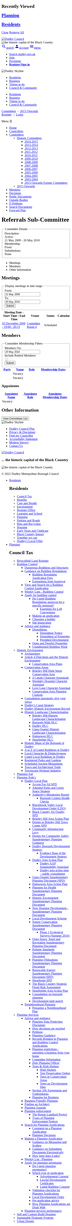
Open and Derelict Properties (49, 643)
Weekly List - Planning (38, 1159)
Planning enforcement (38, 1111)
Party (7, 369)
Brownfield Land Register (33, 560)
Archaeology (32, 653)
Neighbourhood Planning (40, 1004)
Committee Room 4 (33, 325)
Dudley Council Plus (22, 428)
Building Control (27, 564)
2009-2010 (31, 158)
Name (20, 369)
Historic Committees (29, 138)
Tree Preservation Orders (55, 1073)
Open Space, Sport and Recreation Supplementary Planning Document (48, 942)
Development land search (47, 1001)
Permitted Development (54, 639)
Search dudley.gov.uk (22, 54)
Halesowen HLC (42, 736)
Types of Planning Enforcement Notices (45, 1119)
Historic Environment (30, 650)
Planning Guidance (43, 1035)
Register (7, 114)
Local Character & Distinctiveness (45, 753)
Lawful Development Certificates (53, 1181)
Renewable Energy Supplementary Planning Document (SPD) (47, 973)
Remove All (16, 32)
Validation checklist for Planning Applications (46, 1192)
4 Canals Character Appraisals (50, 677)
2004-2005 (31, 176)
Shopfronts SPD (42, 980)
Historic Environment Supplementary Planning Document (47, 901)
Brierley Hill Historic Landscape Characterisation (49, 717)
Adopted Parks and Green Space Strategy (48, 789)
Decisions (15, 193)
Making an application (45, 615)
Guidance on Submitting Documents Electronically (48, 1150)
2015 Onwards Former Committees (46, 182)
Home (13, 127)
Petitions (37, 1032)
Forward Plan (17, 210)
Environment (25, 506)
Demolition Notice (51, 633)
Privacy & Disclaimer (22, 432)
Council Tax (24, 496)
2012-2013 (31, 148)
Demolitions (39, 629)
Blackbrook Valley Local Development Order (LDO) (49, 806)
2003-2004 (31, 179)
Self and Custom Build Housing (36, 1214)
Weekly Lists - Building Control (44, 591)
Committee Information (46, 1059)
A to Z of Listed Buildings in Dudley (47, 750)
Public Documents (20, 196)
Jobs (12, 57)
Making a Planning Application (43, 1138)
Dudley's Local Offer (30, 541)
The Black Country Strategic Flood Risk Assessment (49, 985)
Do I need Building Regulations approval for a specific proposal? (48, 602)
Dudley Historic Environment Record (47, 708)
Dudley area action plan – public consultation (54, 872)
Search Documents (20, 206)
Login (19, 114)
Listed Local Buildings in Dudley (45, 756)
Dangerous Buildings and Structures (46, 567)
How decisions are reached (48, 1028)
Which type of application (48, 1173)
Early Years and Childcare (32, 530)
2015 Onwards (26, 186)
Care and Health (27, 503)
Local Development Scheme (49, 918)
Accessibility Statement (23, 439)
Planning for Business (45, 1097)
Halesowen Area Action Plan (49, 884)
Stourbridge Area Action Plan (50, 990)
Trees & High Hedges (45, 1066)
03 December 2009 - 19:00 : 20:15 (13, 325)
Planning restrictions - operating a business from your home (51, 1053)
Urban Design (25, 1221)
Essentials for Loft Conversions (51, 610)
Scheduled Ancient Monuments (44, 763)
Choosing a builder (43, 619)
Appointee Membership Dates (55, 395)
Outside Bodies (18, 200)
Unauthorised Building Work (49, 646)
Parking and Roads (28, 520)
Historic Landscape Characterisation (46, 712)
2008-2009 (31, 162)
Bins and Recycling (29, 523)
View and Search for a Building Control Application (44, 586)
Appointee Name (11, 395)
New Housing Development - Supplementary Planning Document (50, 912)
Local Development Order (48, 1197)
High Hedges (48, 1069)
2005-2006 (31, 172)
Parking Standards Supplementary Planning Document (47, 953)
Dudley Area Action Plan (47, 860)
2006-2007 (31, 169)
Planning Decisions (44, 1135)
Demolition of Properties (55, 636)
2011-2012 (31, 151)
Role (32, 369)
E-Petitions (15, 203)
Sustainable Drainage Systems (35, 1217)
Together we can (27, 537)
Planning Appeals (35, 1107)
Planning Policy (26, 777)
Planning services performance (43, 1210)
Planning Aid (25, 774)
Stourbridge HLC (43, 739)
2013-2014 (31, 145)
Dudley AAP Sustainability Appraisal (54, 865)
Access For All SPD (44, 784)
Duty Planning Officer (45, 1063)
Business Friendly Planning (41, 1100)
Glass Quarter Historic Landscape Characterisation (49, 731)
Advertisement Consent (54, 1176)
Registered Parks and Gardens (43, 760)
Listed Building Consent (55, 1186)
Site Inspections (41, 622)
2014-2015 (31, 141)
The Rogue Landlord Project (49, 1114)
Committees (16, 134)
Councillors (16, 131)
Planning (22, 517)
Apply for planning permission (43, 1162)
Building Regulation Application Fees (44, 576)
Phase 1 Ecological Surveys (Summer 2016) (55, 934)
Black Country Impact (30, 534)
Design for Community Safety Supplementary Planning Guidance (50, 839)
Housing (22, 527)
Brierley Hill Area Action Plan (50, 818)
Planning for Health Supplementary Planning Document (47, 891)
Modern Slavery (19, 442)
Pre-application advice (45, 1200)
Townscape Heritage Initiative (43, 770)
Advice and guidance (37, 626)
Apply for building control (40, 595)
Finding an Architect (37, 1104)
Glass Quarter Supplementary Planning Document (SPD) (50, 879)
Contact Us (16, 446)
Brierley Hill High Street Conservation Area (47, 672)
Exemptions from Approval (48, 581)
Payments (15, 61)
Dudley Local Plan (36, 780)
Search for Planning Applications (45, 1124)
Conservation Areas (36, 667)
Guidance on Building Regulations (46, 571)
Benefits (22, 499)
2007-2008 (31, 165)
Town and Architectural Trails (43, 767)
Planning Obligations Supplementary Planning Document (47, 963)
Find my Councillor (21, 435)
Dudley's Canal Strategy (39, 705)
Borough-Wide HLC (44, 722)
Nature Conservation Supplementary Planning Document (47, 925)
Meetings (14, 189)
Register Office (26, 510)
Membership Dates (53, 369)
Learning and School (29, 513)
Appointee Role (30, 395)
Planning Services (28, 1014)
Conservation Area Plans (47, 664)
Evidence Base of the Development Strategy (53, 854)
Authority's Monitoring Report (50, 794)
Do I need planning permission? (44, 1167)
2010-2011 (31, 155)
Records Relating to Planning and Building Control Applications (50, 1042)
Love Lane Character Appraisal (51, 688)
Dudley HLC (40, 725)
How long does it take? (46, 1155)
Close (5, 32)
